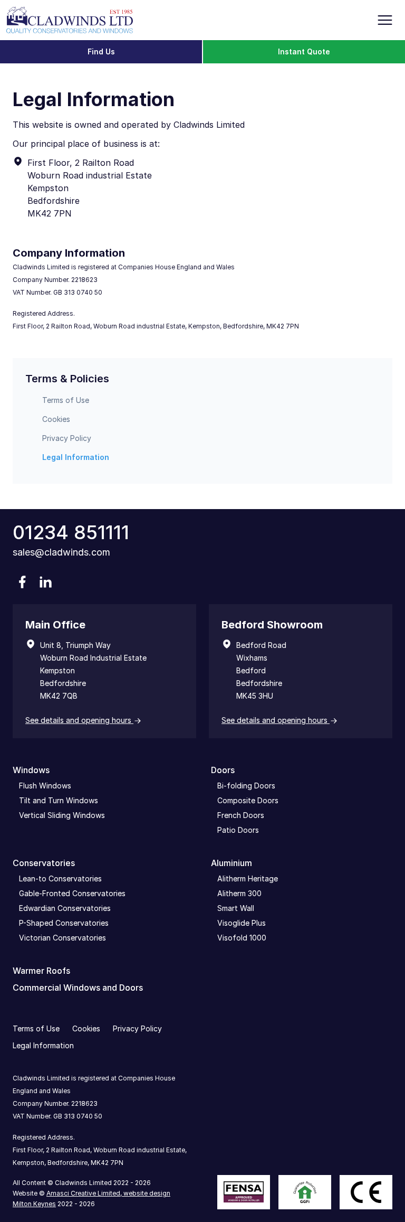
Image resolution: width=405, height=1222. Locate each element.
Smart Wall (235, 908)
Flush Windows (45, 785)
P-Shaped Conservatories (64, 922)
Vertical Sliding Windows (62, 815)
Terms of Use (65, 400)
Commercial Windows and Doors (78, 987)
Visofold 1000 (241, 937)
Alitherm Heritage (247, 878)
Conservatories (44, 863)
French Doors (240, 815)
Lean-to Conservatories (60, 878)
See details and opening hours (79, 720)
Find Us (101, 51)
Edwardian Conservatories (65, 908)
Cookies (56, 419)
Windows (31, 770)
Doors (223, 770)
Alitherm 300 (239, 893)
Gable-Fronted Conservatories (72, 893)
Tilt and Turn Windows (58, 800)
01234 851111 (71, 532)
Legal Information (75, 457)
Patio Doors (238, 829)
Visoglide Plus (241, 922)
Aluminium (231, 863)
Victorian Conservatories (62, 937)
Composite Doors (247, 800)
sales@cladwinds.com (61, 552)
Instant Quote (304, 51)
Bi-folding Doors (246, 785)
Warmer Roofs (41, 970)
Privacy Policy (66, 438)
